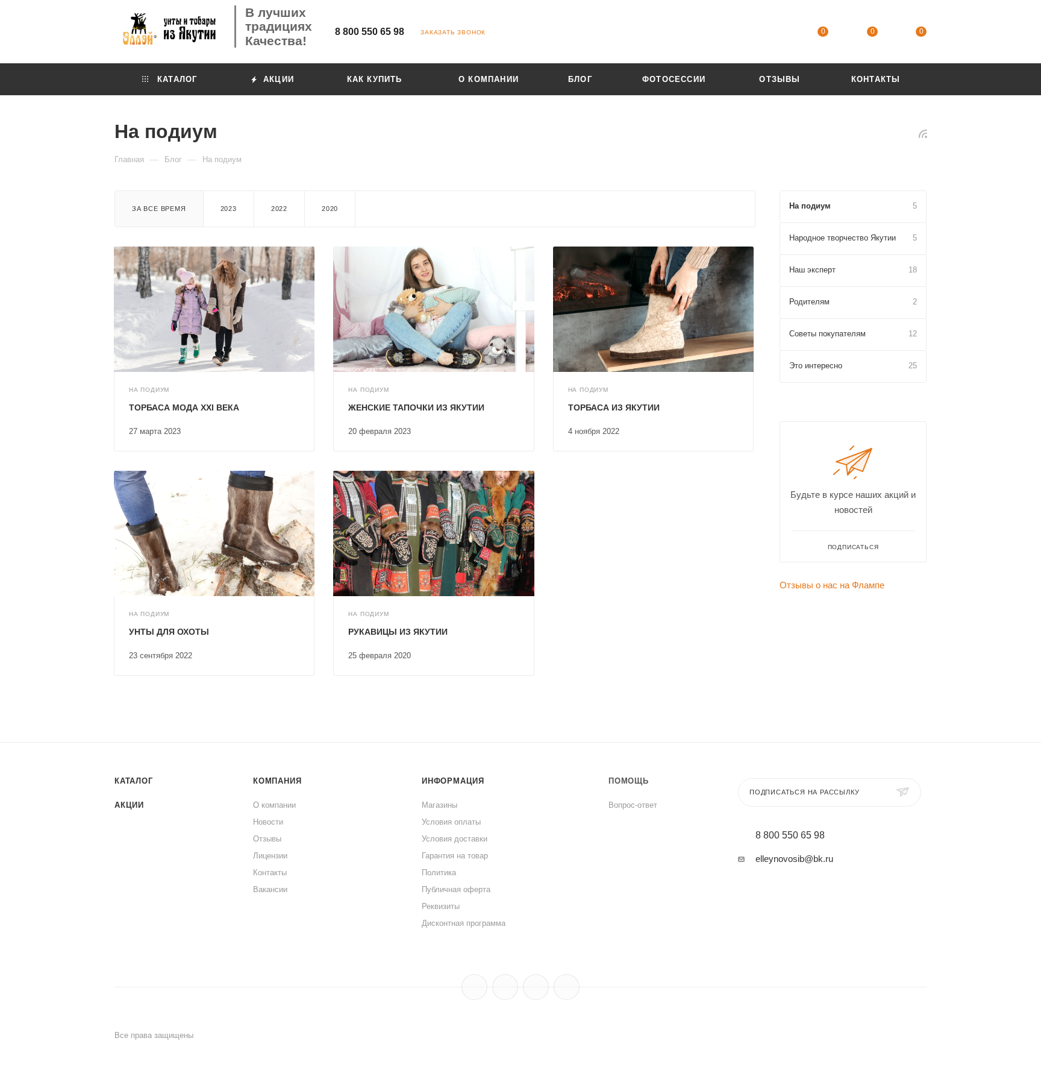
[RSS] (923, 133)
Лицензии (270, 855)
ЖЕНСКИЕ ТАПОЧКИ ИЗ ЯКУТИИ (416, 407)
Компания (277, 780)
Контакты (270, 872)
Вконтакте (474, 987)
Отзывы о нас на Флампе (832, 585)
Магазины (439, 805)
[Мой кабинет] (774, 33)
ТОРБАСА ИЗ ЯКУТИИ (614, 407)
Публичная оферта (456, 889)
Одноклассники (536, 987)
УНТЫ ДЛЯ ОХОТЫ (169, 632)
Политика (439, 872)
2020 (330, 208)
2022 (279, 208)
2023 (228, 208)
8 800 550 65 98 (369, 32)
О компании (274, 805)
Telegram (505, 987)
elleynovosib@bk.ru (794, 859)
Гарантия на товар (455, 855)
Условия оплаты (451, 821)
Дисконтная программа (463, 923)
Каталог (133, 780)
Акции (129, 805)
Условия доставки (454, 838)
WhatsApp (567, 987)
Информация (453, 780)
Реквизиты (441, 906)
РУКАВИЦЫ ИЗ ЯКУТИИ (398, 632)
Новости (268, 821)
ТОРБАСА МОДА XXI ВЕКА (184, 407)
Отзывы (267, 838)
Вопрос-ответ (632, 805)
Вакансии (270, 889)
